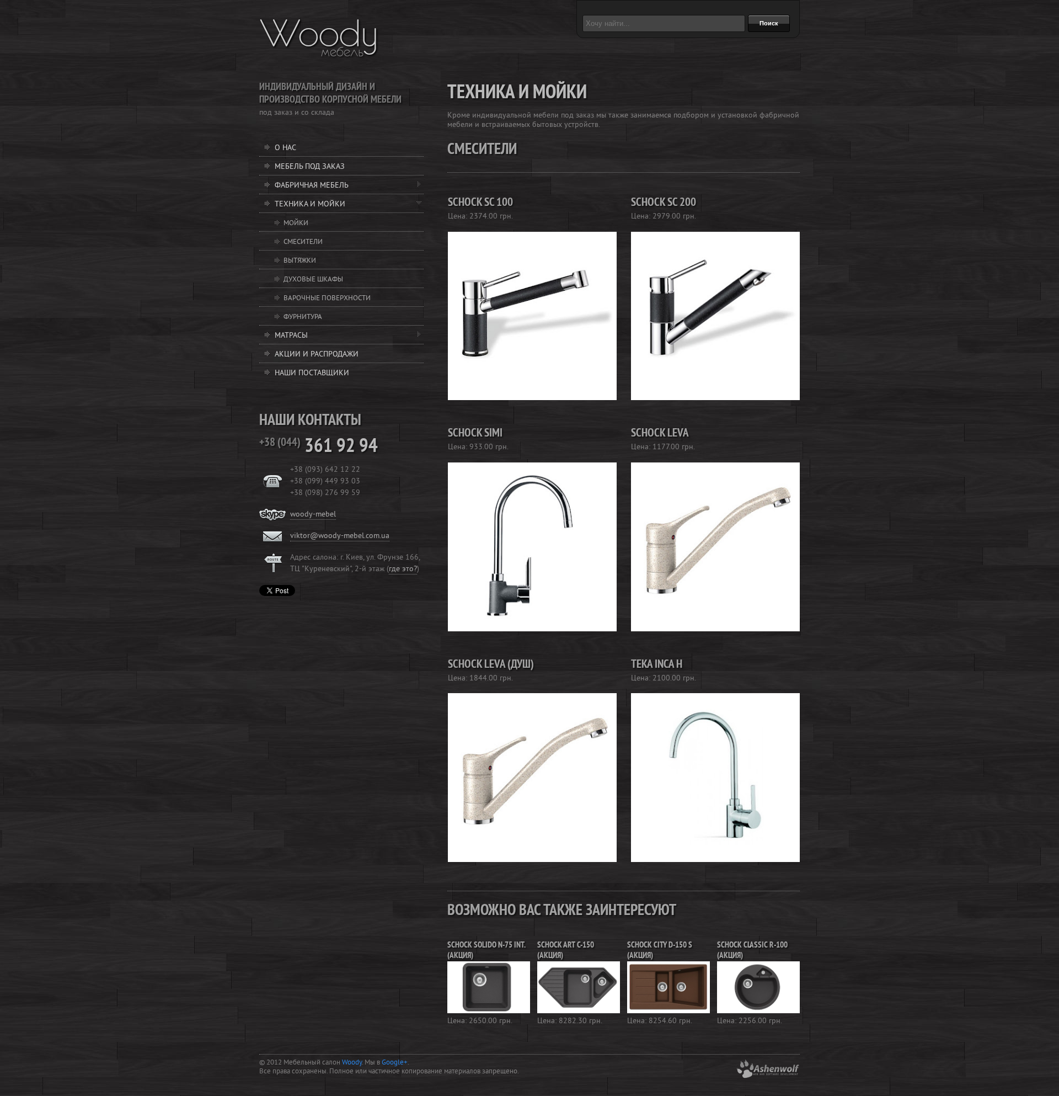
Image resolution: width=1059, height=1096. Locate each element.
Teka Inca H (656, 665)
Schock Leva (660, 434)
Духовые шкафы (313, 279)
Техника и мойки (310, 204)
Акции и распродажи (317, 354)
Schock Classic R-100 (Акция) (752, 950)
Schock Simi (475, 434)
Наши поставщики (312, 373)
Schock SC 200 (663, 203)
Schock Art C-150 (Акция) (565, 950)
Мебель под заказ (310, 167)
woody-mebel (313, 514)
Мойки (296, 223)
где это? (403, 569)
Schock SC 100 (480, 203)
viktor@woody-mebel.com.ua (339, 536)
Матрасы (291, 335)
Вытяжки (300, 261)
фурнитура (303, 317)
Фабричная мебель (312, 185)
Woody (319, 33)
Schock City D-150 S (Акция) (659, 950)
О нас (285, 148)
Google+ (395, 1062)
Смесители (303, 242)
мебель (342, 52)
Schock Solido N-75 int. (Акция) (486, 950)
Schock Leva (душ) (491, 665)
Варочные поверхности (327, 298)
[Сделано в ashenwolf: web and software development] (768, 1076)
